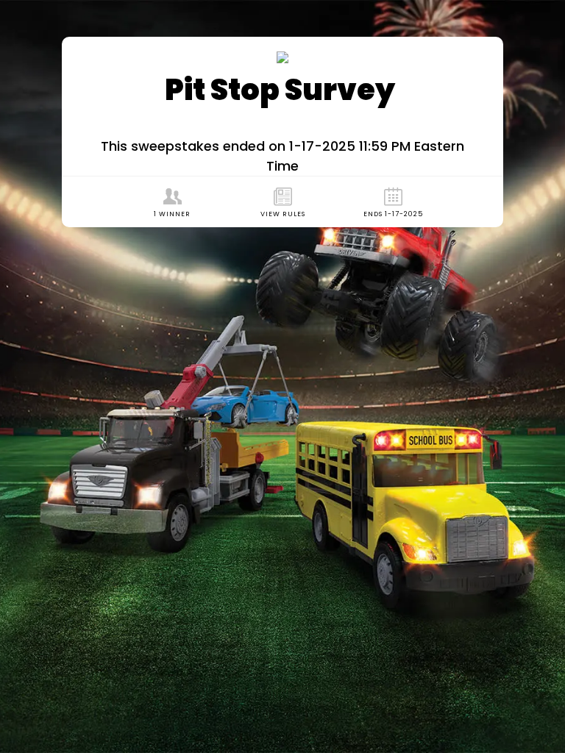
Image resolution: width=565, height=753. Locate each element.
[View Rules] (282, 201)
